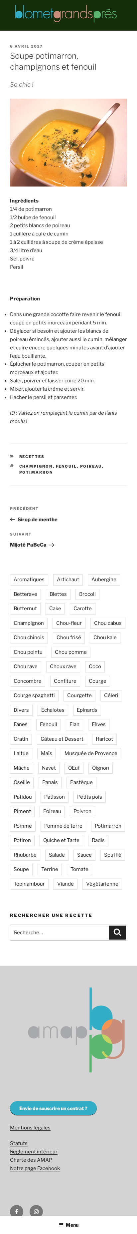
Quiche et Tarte (61, 840)
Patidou (23, 797)
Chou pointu (28, 652)
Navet (49, 768)
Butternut (25, 609)
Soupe (21, 869)
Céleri (111, 695)
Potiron (22, 840)
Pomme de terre (63, 826)
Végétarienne (102, 884)
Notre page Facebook (35, 1168)
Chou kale (105, 637)
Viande (65, 884)
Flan (74, 724)
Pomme (23, 826)
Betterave (25, 594)
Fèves (99, 724)
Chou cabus (108, 623)
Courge (97, 681)
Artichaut (68, 580)
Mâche (22, 768)
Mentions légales (30, 1128)
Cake (55, 609)
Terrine (49, 869)
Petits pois (89, 797)
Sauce (84, 855)
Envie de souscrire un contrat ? (53, 1108)
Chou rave (26, 666)
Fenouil (66, 466)
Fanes (21, 724)
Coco (95, 666)
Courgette (79, 695)
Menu (72, 1225)
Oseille (22, 782)
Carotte (82, 609)
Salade (57, 855)
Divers (21, 710)
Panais (50, 782)
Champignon (36, 466)
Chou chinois (29, 637)
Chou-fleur (69, 623)
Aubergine (103, 580)
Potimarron (36, 472)
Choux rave (63, 666)
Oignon (100, 768)
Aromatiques (29, 580)
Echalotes (53, 710)
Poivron (82, 811)
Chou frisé (69, 637)
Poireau (91, 466)
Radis (98, 840)
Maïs (46, 753)
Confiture (65, 681)
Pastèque (81, 782)
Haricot (104, 739)
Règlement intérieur (34, 1152)
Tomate (79, 869)
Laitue (21, 753)
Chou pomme (71, 652)
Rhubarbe (25, 855)
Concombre (28, 681)
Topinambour (29, 884)
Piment (22, 811)
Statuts (19, 1143)
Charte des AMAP (31, 1160)
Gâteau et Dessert (62, 739)
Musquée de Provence (91, 753)
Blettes (58, 594)
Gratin (21, 739)
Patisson (54, 797)
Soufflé (112, 855)
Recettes (32, 456)
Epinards (87, 710)
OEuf (74, 768)
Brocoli (87, 594)
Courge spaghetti (34, 695)
